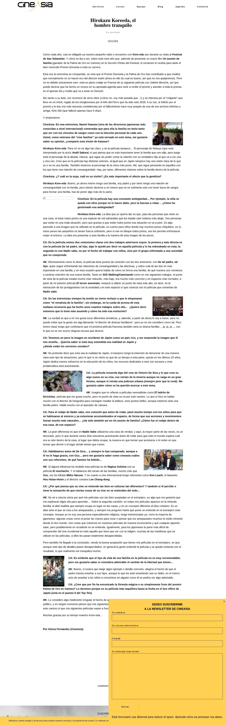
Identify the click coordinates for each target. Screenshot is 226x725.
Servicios (98, 7)
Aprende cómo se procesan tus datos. (199, 717)
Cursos (120, 7)
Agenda (180, 7)
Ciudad (116, 639)
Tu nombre (118, 613)
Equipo (141, 7)
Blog (160, 7)
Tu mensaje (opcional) (125, 651)
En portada (113, 32)
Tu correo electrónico (125, 626)
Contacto (202, 7)
